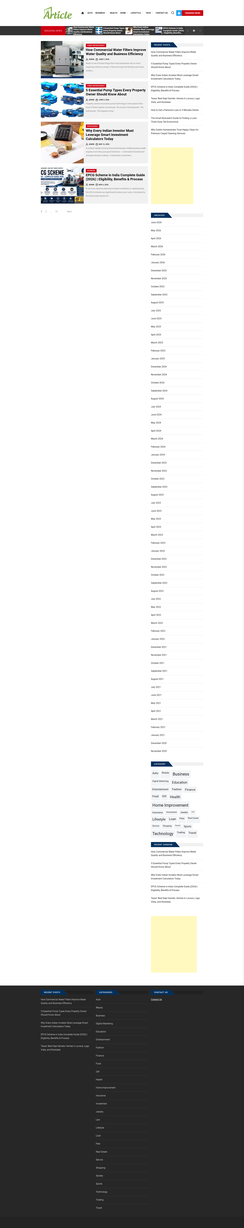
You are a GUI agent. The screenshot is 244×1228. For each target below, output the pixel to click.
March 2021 (157, 719)
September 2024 (159, 390)
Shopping (167, 826)
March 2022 (157, 623)
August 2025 (157, 302)
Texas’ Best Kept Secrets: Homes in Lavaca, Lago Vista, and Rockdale (175, 100)
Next (69, 211)
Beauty (165, 772)
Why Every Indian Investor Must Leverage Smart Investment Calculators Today (143, 30)
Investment (92, 126)
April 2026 (156, 238)
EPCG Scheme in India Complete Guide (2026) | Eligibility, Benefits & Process (115, 177)
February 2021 (158, 727)
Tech (148, 13)
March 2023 (157, 534)
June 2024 (156, 414)
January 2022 (158, 639)
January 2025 (158, 358)
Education (179, 782)
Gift (164, 796)
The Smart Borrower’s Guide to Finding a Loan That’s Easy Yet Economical (174, 120)
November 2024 (159, 374)
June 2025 (156, 318)
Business (100, 13)
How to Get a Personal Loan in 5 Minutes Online (175, 110)
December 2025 (159, 270)
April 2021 (156, 711)
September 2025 (159, 294)
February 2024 (158, 446)
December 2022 (159, 559)
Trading (181, 832)
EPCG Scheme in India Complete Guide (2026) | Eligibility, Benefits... (173, 30)
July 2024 (156, 406)
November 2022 (159, 567)
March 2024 (157, 438)
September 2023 (159, 486)
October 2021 (157, 663)
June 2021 (156, 695)
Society (177, 825)
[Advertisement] (172, 175)
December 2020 (159, 743)
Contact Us (162, 13)
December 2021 (159, 647)
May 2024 (156, 422)
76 (56, 211)
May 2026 (156, 230)
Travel (192, 833)
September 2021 (159, 671)
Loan (172, 819)
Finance (190, 789)
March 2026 (157, 246)
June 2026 (156, 222)
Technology (162, 833)
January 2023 (158, 551)
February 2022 (158, 631)
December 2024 (159, 366)
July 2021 (156, 687)
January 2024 (158, 454)
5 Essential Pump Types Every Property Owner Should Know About (114, 30)
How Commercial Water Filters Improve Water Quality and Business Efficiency (83, 30)
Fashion (176, 789)
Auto (90, 13)
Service (155, 826)
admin (91, 59)
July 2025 (156, 310)
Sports (187, 826)
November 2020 (159, 751)
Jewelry (184, 812)
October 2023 (157, 478)
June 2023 (156, 511)
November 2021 (159, 655)
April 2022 (156, 615)
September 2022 (159, 583)
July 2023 (156, 502)
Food (155, 796)
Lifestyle (136, 13)
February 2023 (158, 543)
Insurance (157, 812)
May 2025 (156, 326)
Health (113, 13)
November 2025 (159, 278)
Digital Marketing (160, 781)
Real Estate (193, 818)
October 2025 (157, 286)
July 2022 (156, 599)
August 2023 (157, 494)
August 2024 (157, 398)
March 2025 (157, 342)
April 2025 (156, 334)
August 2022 (157, 591)
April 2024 (156, 430)
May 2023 (156, 518)
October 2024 (157, 382)
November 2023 (159, 470)
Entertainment (160, 789)
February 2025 (158, 350)
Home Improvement (96, 45)
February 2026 (158, 254)
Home (123, 13)
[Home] (82, 13)
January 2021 (158, 735)
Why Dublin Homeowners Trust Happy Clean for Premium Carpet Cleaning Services (174, 131)
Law (192, 812)
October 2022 (157, 575)
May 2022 (156, 607)
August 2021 (157, 679)
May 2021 (156, 703)
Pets (181, 818)
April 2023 (156, 527)
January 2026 (158, 262)
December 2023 (159, 462)
